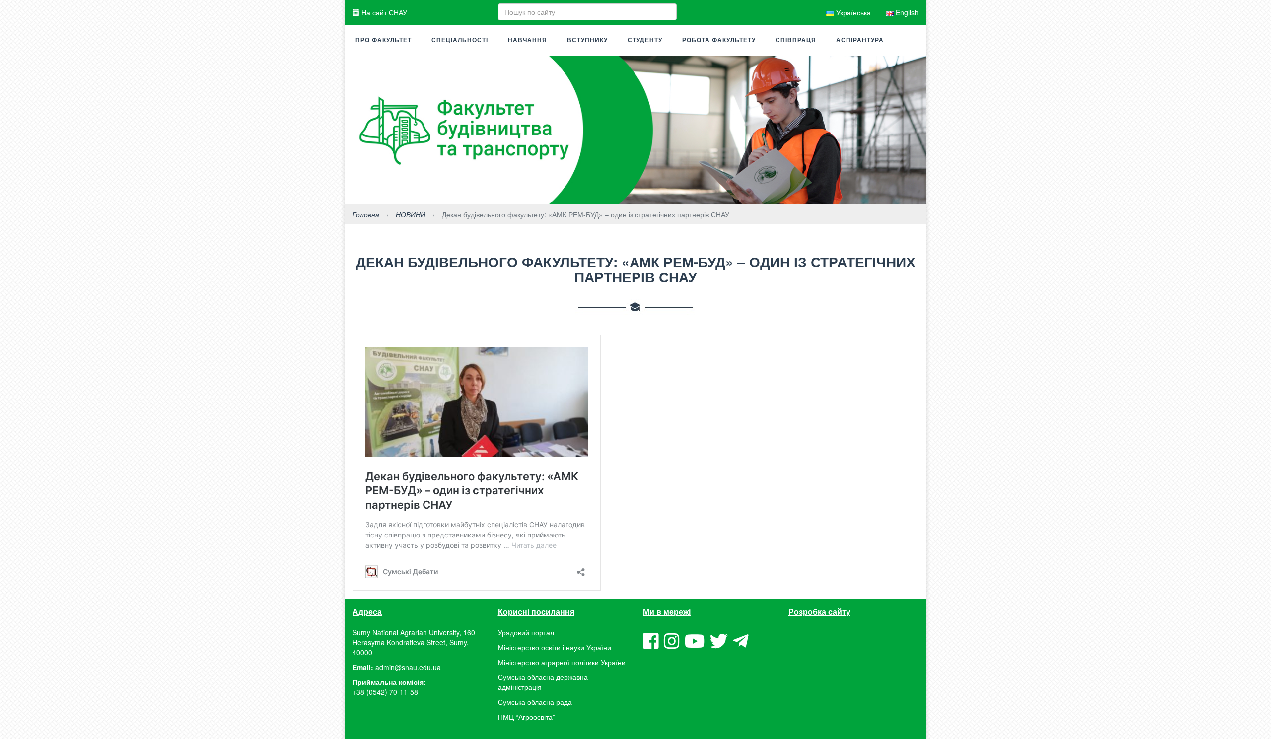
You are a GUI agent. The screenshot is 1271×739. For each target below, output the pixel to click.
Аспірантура (860, 40)
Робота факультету (719, 40)
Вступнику (587, 40)
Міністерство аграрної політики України (562, 662)
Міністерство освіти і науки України (554, 647)
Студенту (645, 40)
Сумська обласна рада (535, 702)
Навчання (527, 40)
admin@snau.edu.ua (408, 667)
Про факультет (383, 40)
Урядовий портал (526, 632)
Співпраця (796, 40)
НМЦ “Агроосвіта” (526, 717)
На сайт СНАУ (383, 12)
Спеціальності (459, 40)
